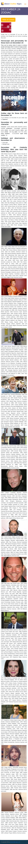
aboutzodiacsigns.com (15, 842)
